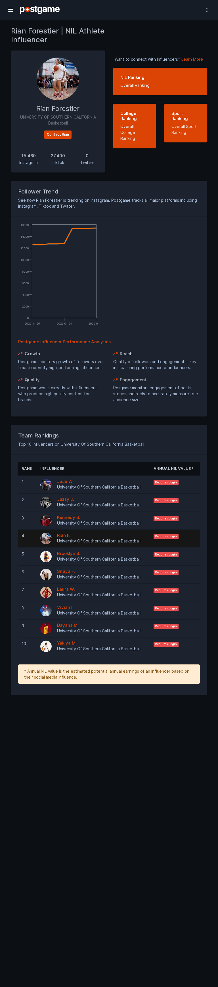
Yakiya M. (67, 643)
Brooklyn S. (68, 553)
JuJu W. (65, 481)
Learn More (192, 59)
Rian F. (63, 535)
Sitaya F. (66, 571)
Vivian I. (65, 607)
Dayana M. (68, 625)
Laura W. (66, 589)
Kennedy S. (68, 517)
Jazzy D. (65, 499)
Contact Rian (58, 134)
